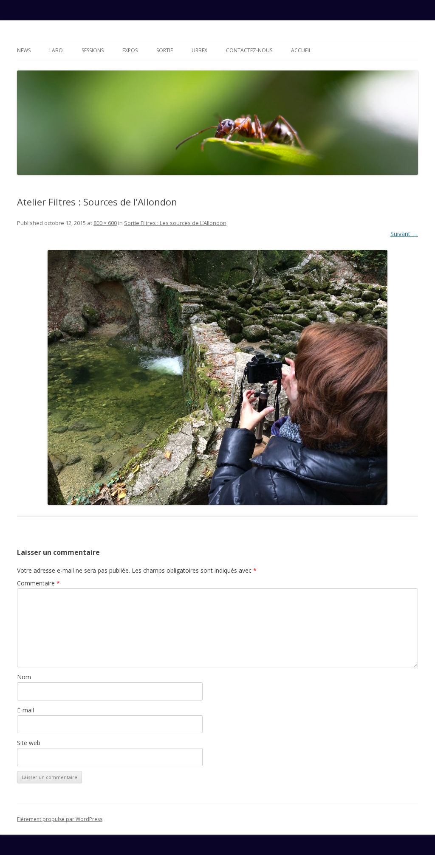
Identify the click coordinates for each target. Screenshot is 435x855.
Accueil (301, 50)
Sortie (164, 50)
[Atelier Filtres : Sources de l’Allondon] (217, 377)
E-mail (25, 710)
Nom (24, 677)
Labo (56, 50)
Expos (130, 50)
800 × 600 (105, 223)
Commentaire (38, 583)
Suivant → (404, 234)
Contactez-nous (249, 50)
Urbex (199, 50)
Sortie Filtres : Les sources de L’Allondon (175, 223)
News (24, 50)
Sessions (93, 50)
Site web (28, 743)
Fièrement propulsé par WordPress (59, 819)
